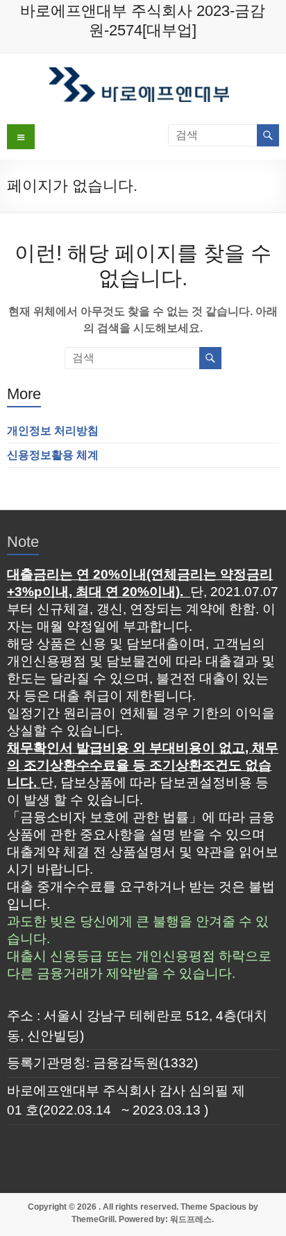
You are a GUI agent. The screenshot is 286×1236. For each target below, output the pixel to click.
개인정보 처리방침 (53, 431)
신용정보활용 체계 (53, 455)
